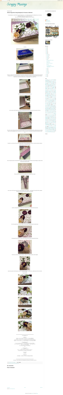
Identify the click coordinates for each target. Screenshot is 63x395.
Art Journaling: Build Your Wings (49, 60)
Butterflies (50, 85)
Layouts (49, 104)
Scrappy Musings (17, 4)
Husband (54, 101)
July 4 (54, 102)
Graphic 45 (54, 99)
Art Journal (52, 82)
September (48, 57)
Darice (53, 91)
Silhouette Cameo (52, 119)
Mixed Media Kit (52, 108)
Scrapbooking (46, 118)
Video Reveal (51, 130)
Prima (14, 363)
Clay (48, 89)
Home (25, 387)
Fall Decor (54, 94)
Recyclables (55, 115)
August (47, 58)
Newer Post (8, 387)
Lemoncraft (46, 105)
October (47, 56)
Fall (51, 94)
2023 (46, 49)
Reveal (51, 116)
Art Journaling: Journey (48, 65)
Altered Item (10, 363)
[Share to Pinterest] (20, 362)
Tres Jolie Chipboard (48, 127)
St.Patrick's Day (49, 121)
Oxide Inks (46, 112)
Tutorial (52, 129)
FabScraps (49, 94)
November (48, 55)
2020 (46, 52)
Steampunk (51, 122)
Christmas (50, 88)
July (47, 59)
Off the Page (51, 111)
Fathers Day (52, 95)
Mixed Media (47, 108)
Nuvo (46, 111)
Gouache (48, 99)
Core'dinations (54, 89)
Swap (18, 363)
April (47, 70)
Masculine (53, 106)
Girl (54, 98)
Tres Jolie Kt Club (50, 128)
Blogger (37, 393)
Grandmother (50, 99)
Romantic (54, 116)
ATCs (54, 82)
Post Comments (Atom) (12, 388)
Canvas (47, 86)
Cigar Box (13, 363)
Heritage (51, 100)
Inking (48, 102)
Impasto (46, 102)
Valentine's (49, 130)
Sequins (52, 118)
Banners (54, 83)
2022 (46, 50)
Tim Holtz (49, 125)
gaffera (32, 393)
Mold (55, 108)
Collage (51, 89)
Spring (46, 121)
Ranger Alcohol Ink (47, 115)
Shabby (46, 119)
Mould (46, 110)
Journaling (52, 102)
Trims (49, 129)
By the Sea (47, 64)
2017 (46, 75)
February (48, 72)
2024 (46, 48)
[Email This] (17, 362)
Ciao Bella (54, 88)
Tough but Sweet (48, 62)
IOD (50, 102)
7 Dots (50, 80)
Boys (47, 85)
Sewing (54, 118)
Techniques (46, 124)
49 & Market (52, 79)
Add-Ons (48, 81)
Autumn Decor (49, 83)
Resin (46, 116)
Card (49, 86)
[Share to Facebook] (19, 362)
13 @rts (46, 79)
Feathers (54, 95)
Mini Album (48, 107)
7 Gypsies (53, 80)
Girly (45, 99)
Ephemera (46, 94)
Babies (52, 83)
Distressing (55, 92)
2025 (46, 47)
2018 (46, 74)
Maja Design (50, 106)
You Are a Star (48, 61)
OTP (54, 111)
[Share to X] (18, 362)
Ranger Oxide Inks (51, 115)
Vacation (46, 130)
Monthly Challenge (48, 109)
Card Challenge (53, 86)
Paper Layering (54, 112)
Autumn (46, 83)
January (47, 73)
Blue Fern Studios (47, 84)
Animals (49, 82)
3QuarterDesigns (49, 79)
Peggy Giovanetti (48, 20)
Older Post (41, 387)
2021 (46, 51)
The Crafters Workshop (51, 124)
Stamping (46, 122)
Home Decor (50, 101)
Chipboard (46, 88)
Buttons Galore (54, 85)
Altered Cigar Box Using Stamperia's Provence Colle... (50, 66)
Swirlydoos (47, 123)
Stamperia (16, 363)
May (47, 69)
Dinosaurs (52, 92)
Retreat (48, 116)
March (47, 71)
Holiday (46, 101)
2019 (46, 53)
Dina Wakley (48, 92)
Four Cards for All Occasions (49, 63)
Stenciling (54, 122)
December (48, 54)
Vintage (54, 130)
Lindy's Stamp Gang (51, 105)
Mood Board (53, 109)
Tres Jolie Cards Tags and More (52, 126)
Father (49, 95)
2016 (46, 76)
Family (46, 95)
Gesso (49, 98)
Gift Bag (52, 98)
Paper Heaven (50, 112)
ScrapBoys (50, 118)
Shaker (48, 119)
